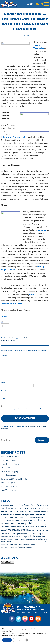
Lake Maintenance (8, 490)
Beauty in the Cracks (9, 486)
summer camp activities (24, 536)
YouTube (31, 619)
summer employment (40, 541)
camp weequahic (21, 523)
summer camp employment (14, 539)
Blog (38, 619)
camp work (37, 524)
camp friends (29, 517)
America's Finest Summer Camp (23, 505)
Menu (39, 4)
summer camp (32, 338)
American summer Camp (36, 508)
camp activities (24, 338)
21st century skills (5, 505)
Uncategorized (10, 338)
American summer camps (17, 511)
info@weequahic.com (11, 303)
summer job (4, 544)
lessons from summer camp (25, 526)
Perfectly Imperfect (8, 475)
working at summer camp (24, 547)
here (31, 294)
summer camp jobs (36, 539)
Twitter (18, 619)
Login (30, 3)
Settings (18, 640)
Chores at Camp (7, 467)
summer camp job (26, 539)
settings (22, 635)
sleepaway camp (17, 529)
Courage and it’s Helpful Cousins (14, 479)
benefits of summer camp (14, 514)
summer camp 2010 (24, 534)
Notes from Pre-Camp (10, 464)
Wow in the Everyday (9, 471)
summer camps (41, 338)
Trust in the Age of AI (9, 482)
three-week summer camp (8, 340)
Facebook (12, 619)
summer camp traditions (28, 541)
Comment (5, 355)
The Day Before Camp (10, 456)
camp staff (34, 519)
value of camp (30, 544)
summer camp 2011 (38, 533)
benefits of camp (41, 511)
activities (42, 229)
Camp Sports (26, 520)
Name (4, 382)
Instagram (25, 619)
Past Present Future (8, 460)
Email (3, 391)
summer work (22, 544)
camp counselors (18, 517)
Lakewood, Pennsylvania (13, 137)
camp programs (15, 520)
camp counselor (7, 517)
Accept (7, 640)
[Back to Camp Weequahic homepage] (8, 4)
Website (3, 398)
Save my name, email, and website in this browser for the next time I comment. (26, 410)
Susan (4, 316)
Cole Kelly (13, 526)
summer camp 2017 (6, 536)
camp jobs (37, 517)
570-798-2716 (31, 607)
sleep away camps (33, 530)
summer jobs (12, 544)
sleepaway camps (43, 530)
